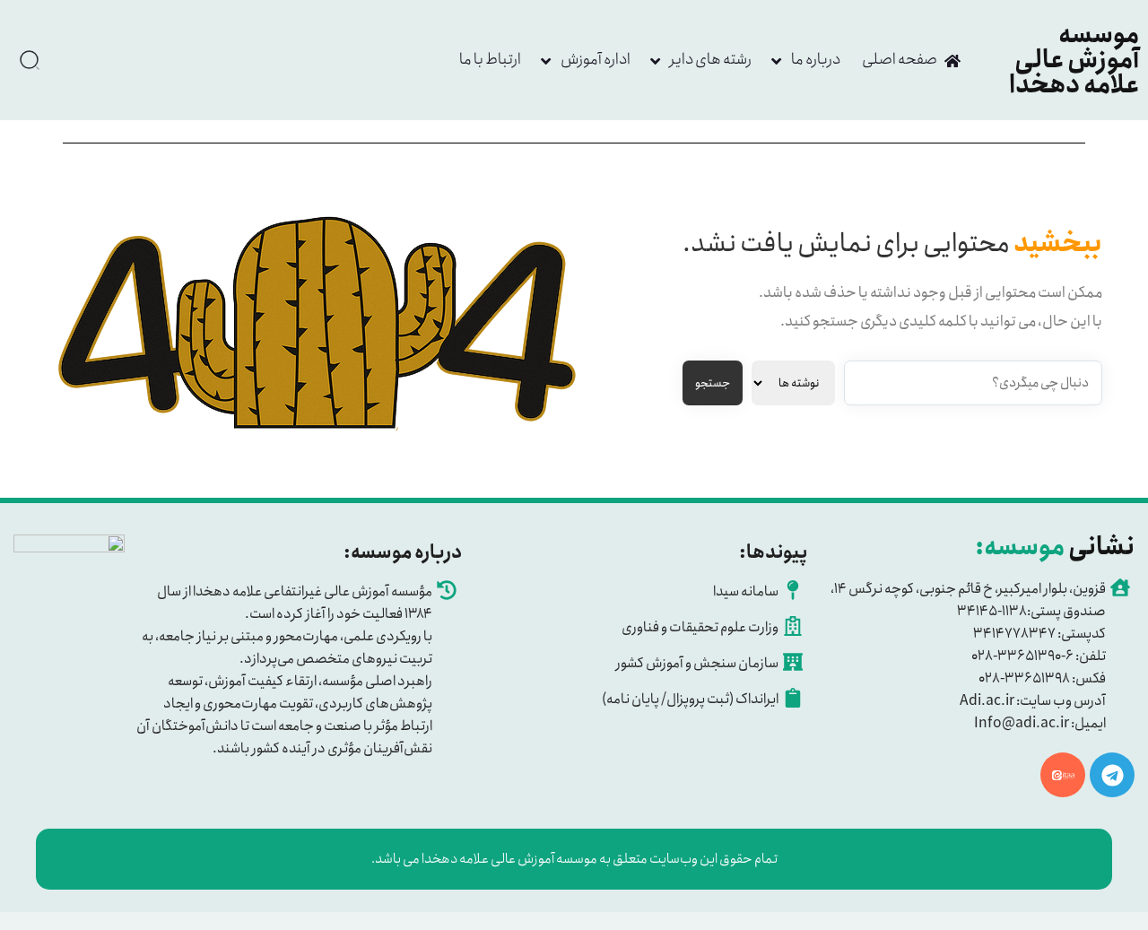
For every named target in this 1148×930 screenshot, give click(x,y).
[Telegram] (1112, 774)
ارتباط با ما (490, 59)
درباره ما (815, 59)
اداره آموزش (596, 59)
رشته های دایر (711, 59)
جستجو (712, 383)
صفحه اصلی (899, 59)
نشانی (1055, 547)
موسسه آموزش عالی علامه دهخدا (1074, 60)
